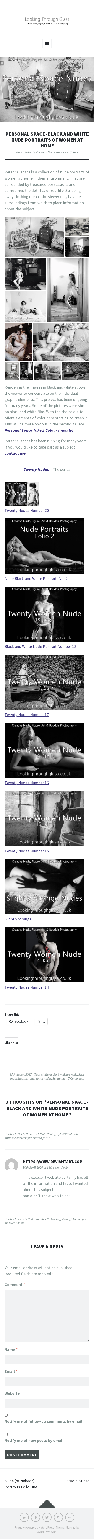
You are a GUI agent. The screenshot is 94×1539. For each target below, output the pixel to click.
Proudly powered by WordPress (34, 1527)
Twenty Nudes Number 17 (27, 714)
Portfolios (71, 152)
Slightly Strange (18, 919)
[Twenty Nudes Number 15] (44, 819)
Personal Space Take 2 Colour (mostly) (39, 430)
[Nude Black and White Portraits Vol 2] (44, 546)
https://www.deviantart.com (53, 1161)
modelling (16, 1078)
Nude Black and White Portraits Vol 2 (36, 578)
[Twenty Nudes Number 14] (44, 955)
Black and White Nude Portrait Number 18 (40, 646)
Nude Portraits (25, 152)
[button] (34, 236)
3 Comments (76, 1078)
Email (11, 1371)
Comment (15, 1284)
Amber (57, 1074)
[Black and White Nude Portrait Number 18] (44, 615)
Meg (81, 1074)
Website (12, 1393)
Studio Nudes (77, 1480)
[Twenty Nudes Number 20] (22, 494)
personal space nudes (37, 1078)
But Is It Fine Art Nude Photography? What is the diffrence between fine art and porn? (42, 1136)
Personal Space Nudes (50, 152)
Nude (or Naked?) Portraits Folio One (21, 1484)
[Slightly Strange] (44, 887)
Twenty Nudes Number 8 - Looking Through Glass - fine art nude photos (46, 1221)
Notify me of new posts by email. (35, 1440)
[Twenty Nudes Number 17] (44, 683)
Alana (48, 1074)
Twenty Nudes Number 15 (27, 850)
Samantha (58, 1078)
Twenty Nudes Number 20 (27, 510)
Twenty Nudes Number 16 (27, 782)
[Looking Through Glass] (47, 18)
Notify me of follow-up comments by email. (44, 1421)
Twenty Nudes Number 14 (27, 987)
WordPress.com (47, 1532)
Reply (64, 1167)
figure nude (70, 1074)
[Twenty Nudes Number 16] (44, 751)
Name (11, 1349)
